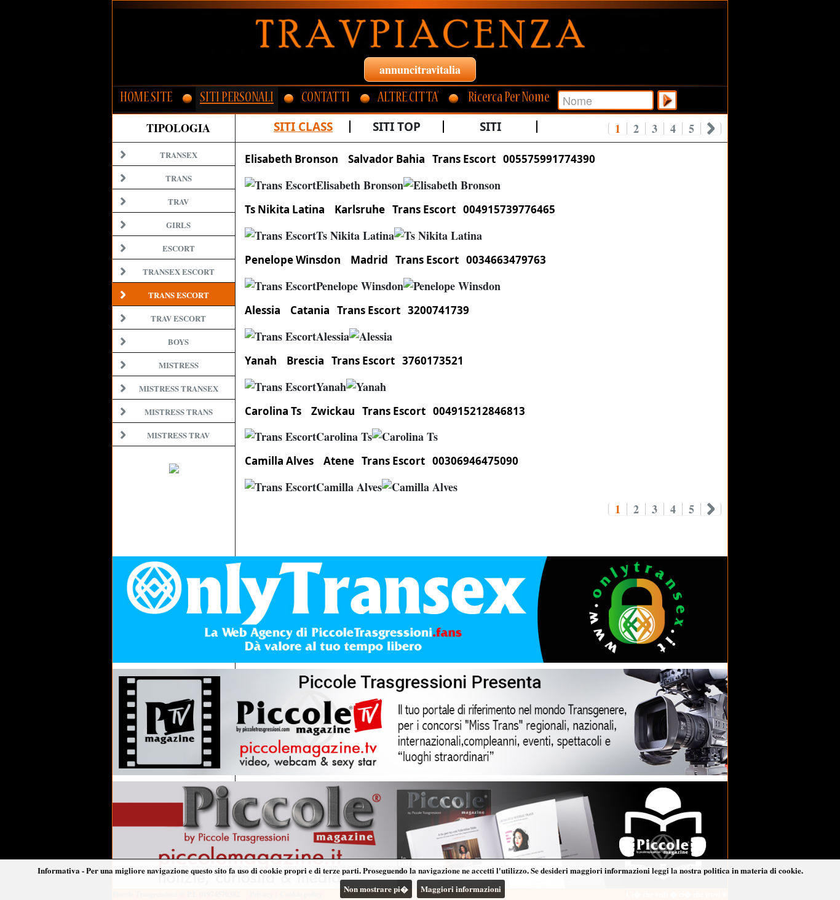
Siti (490, 127)
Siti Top (397, 127)
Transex (178, 154)
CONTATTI (325, 98)
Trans (178, 178)
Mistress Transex (178, 388)
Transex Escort (179, 271)
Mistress (179, 365)
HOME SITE (146, 98)
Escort (178, 248)
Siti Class (303, 127)
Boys (178, 341)
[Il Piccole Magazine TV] (420, 722)
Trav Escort (178, 318)
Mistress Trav (178, 435)
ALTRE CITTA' (408, 98)
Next (711, 128)
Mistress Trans (179, 411)
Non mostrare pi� (376, 888)
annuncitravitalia (420, 69)
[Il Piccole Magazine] (420, 834)
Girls (178, 225)
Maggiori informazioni (461, 888)
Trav (178, 201)
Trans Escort (178, 295)
